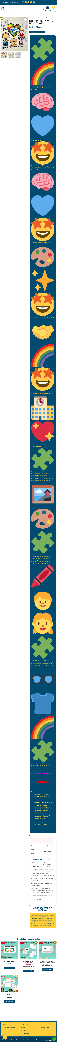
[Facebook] (23, 2)
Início (30, 18)
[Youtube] (28, 2)
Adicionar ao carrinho (37, 32)
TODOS (34, 18)
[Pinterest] (26, 2)
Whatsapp (48, 10)
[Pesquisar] (42, 8)
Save (4, 943)
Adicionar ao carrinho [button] (9, 968)
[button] (17, 8)
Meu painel (54, 10)
